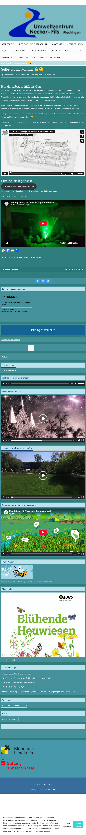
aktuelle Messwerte (8, 369)
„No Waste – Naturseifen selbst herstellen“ (19, 681)
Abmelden (47, 783)
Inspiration (47, 75)
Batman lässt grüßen (73, 268)
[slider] (81, 382)
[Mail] (43, 280)
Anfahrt (5, 355)
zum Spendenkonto (43, 328)
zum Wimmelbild (8, 659)
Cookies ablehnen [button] (67, 825)
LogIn (38, 783)
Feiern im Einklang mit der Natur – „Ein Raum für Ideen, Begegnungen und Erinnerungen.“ (39, 690)
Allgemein (8, 63)
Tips (53, 75)
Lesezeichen (37, 257)
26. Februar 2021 (24, 75)
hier (7, 96)
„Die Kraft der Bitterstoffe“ (13, 686)
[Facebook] (37, 280)
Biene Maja (9, 75)
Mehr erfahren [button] (44, 831)
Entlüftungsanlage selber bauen (16, 257)
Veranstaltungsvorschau (10, 338)
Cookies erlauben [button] (78, 825)
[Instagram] (48, 280)
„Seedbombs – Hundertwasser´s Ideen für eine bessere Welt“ (26, 677)
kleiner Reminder (11, 268)
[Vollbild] (82, 439)
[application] (43, 382)
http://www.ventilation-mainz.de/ (14, 196)
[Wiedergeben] (3, 382)
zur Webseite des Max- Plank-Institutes (19, 186)
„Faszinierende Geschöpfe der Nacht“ (17, 672)
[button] (43, 417)
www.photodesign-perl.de (43, 788)
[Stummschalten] (76, 382)
